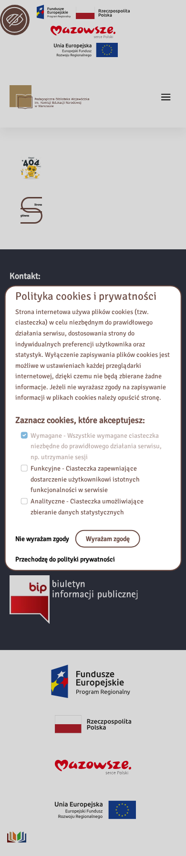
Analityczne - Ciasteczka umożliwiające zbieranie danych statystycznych (87, 506)
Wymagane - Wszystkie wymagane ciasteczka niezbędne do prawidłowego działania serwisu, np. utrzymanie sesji (96, 446)
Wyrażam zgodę (108, 538)
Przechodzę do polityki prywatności (65, 559)
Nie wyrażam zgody (43, 538)
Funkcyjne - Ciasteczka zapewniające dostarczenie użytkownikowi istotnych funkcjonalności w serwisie (85, 479)
